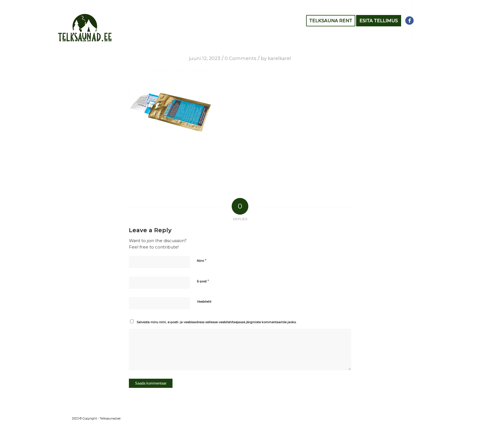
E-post (203, 281)
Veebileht (204, 301)
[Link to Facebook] (409, 20)
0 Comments (240, 58)
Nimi (201, 260)
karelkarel (279, 58)
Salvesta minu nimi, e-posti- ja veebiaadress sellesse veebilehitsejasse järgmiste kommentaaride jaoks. (216, 322)
